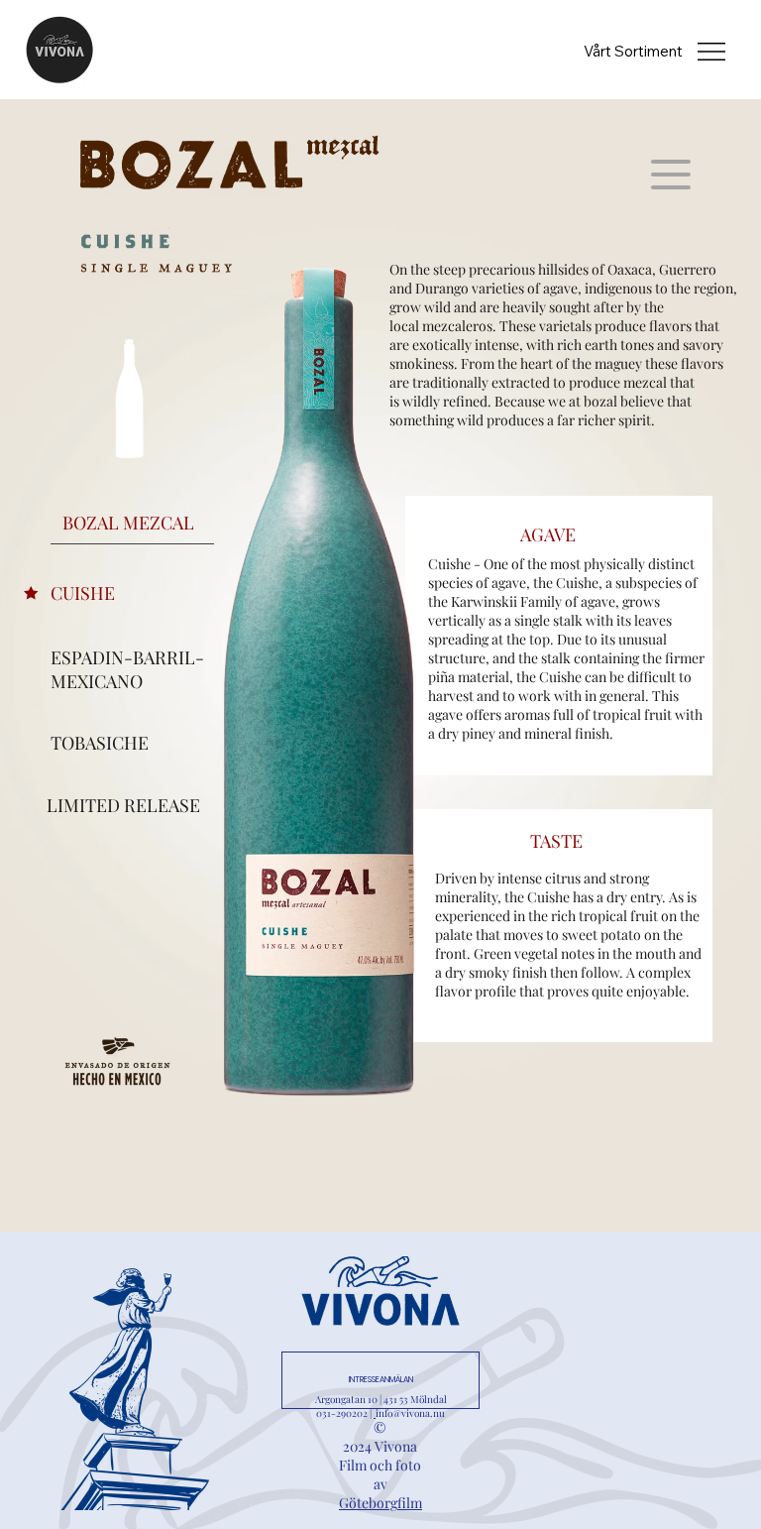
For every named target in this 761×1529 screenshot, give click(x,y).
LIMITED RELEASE (123, 805)
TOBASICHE (100, 743)
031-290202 (342, 1413)
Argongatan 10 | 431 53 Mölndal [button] (381, 1399)
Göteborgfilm (380, 1502)
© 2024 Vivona (380, 1437)
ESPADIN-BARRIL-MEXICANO (127, 669)
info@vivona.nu (410, 1413)
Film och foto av (380, 1474)
